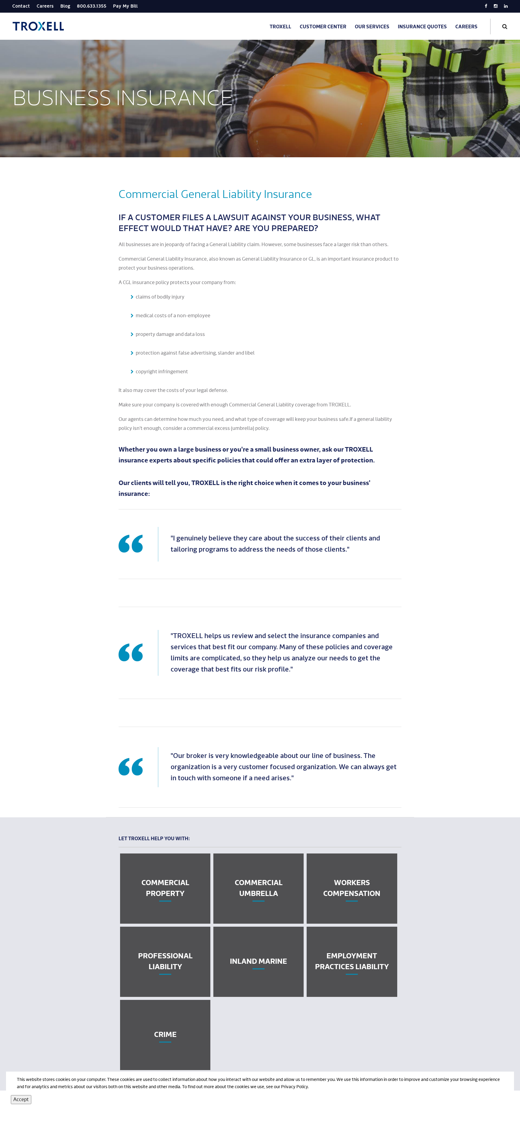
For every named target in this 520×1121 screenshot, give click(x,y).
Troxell (280, 27)
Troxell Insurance (39, 26)
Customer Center (323, 27)
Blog (65, 6)
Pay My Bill (125, 6)
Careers (45, 6)
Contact (21, 6)
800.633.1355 (92, 6)
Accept (21, 1099)
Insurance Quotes (422, 27)
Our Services (372, 27)
